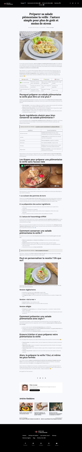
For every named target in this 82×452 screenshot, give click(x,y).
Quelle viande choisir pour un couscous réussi (26, 413)
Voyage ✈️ (23, 3)
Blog (34, 438)
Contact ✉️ (41, 4)
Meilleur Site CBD (41, 438)
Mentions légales (27, 438)
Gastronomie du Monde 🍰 (34, 3)
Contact (24, 435)
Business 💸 (57, 3)
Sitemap (54, 435)
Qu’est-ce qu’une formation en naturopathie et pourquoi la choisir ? (55, 413)
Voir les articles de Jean (35, 390)
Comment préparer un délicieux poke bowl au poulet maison (39, 413)
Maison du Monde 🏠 (47, 3)
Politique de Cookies (33, 435)
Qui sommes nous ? (45, 435)
